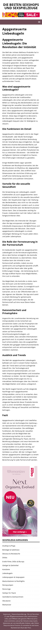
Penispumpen (7, 585)
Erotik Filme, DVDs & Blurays (13, 561)
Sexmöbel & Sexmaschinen (12, 597)
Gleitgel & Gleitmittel (10, 565)
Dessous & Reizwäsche (11, 554)
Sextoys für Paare (9, 593)
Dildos (4, 557)
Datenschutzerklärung (19, 614)
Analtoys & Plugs (8, 546)
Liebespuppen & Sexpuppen (13, 577)
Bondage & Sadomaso (10, 550)
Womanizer (6, 605)
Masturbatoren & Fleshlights (13, 581)
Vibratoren (6, 601)
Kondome (6, 569)
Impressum (6, 614)
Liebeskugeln (7, 573)
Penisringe (6, 589)
